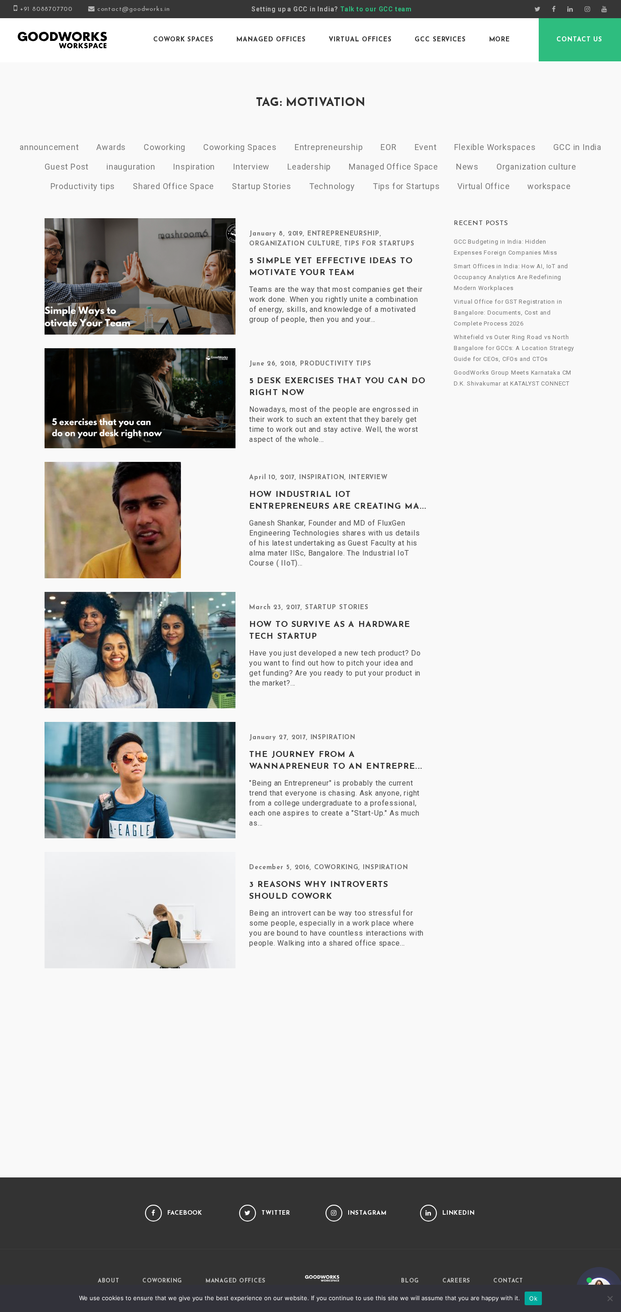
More (500, 39)
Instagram (367, 1213)
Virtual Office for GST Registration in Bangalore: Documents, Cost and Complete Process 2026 (508, 312)
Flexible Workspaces (495, 147)
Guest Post (67, 166)
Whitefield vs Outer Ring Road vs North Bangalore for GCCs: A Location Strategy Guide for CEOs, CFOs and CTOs (514, 348)
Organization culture (536, 166)
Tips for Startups (406, 186)
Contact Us (579, 39)
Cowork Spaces (183, 39)
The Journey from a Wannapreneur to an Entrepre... (335, 761)
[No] (609, 1298)
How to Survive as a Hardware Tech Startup (330, 631)
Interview (251, 166)
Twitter (275, 1213)
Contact (508, 1281)
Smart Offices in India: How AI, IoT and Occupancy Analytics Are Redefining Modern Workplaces (511, 277)
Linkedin (458, 1213)
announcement (49, 147)
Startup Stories (261, 186)
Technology (332, 186)
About (109, 1281)
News (467, 166)
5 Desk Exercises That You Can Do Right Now (337, 387)
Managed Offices (270, 39)
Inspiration (194, 166)
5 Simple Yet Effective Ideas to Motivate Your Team (331, 267)
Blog (410, 1281)
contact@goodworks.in (133, 9)
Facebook (185, 1213)
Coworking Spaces (240, 147)
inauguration (130, 166)
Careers (456, 1281)
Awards (111, 147)
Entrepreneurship (329, 147)
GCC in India (577, 147)
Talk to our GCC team (376, 9)
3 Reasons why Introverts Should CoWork (318, 891)
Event (426, 147)
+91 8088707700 (46, 9)
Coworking (164, 147)
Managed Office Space (393, 166)
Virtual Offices (360, 39)
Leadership (309, 166)
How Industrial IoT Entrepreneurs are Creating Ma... (337, 501)
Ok (533, 1298)
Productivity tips (82, 186)
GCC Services (440, 39)
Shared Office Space (173, 186)
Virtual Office (483, 186)
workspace (549, 186)
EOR (388, 147)
